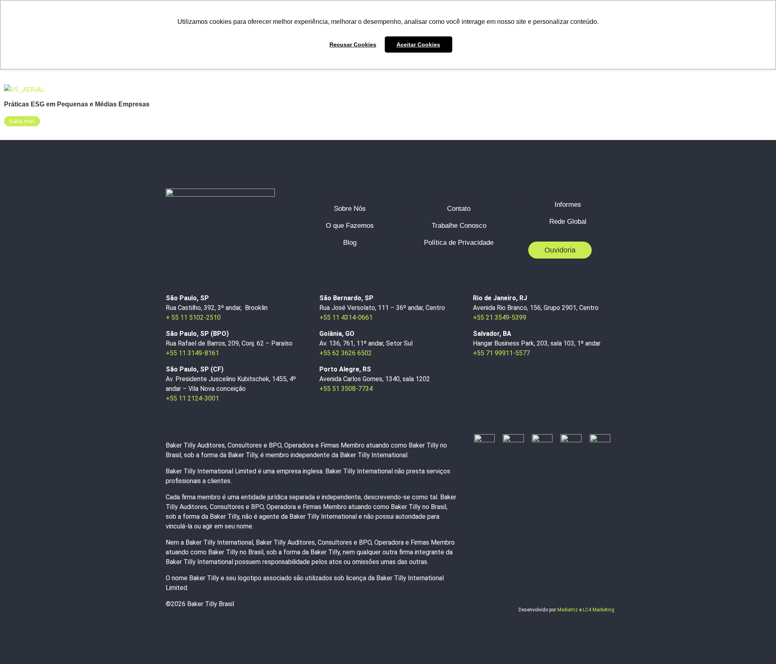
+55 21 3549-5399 (499, 317)
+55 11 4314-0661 (346, 317)
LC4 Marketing (598, 610)
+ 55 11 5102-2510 (193, 317)
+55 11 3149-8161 (192, 353)
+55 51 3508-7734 (346, 388)
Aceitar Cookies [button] (418, 44)
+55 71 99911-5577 (501, 353)
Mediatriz (567, 610)
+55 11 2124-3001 (192, 398)
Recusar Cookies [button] (352, 44)
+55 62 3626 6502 (345, 353)
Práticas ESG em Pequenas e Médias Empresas (77, 104)
